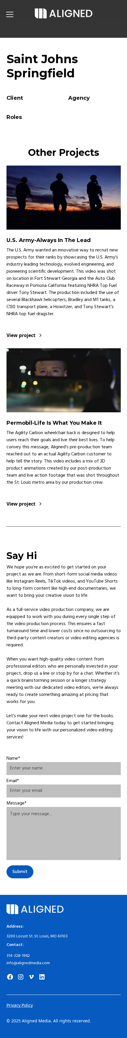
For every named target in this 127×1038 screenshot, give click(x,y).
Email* (12, 780)
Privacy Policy (19, 1005)
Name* (13, 758)
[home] (63, 14)
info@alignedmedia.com (28, 963)
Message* (16, 803)
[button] (18, 14)
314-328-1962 (18, 955)
